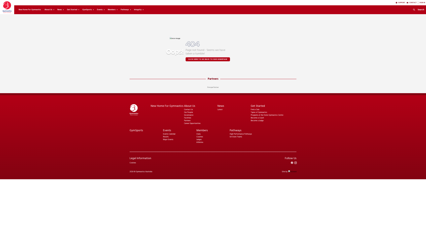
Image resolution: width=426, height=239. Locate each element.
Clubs (198, 134)
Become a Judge (257, 120)
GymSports (136, 130)
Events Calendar (169, 134)
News (220, 106)
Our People (188, 112)
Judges (199, 139)
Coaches (199, 136)
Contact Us (188, 109)
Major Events (168, 139)
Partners (213, 79)
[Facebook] (292, 162)
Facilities (187, 117)
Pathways (235, 130)
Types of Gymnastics (259, 112)
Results (166, 136)
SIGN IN (422, 2)
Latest (220, 109)
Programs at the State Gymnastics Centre (267, 115)
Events (167, 130)
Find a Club (255, 109)
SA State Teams (236, 136)
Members (202, 130)
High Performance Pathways (241, 134)
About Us (189, 106)
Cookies (133, 162)
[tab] (30, 9)
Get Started (258, 106)
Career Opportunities (192, 123)
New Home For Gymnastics (167, 106)
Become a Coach (257, 117)
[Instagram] (295, 162)
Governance (188, 115)
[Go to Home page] (7, 7)
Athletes (199, 142)
